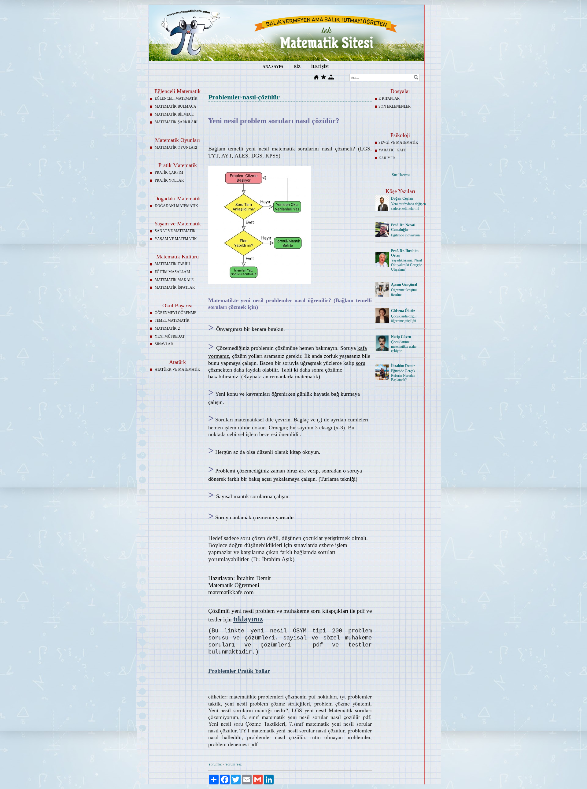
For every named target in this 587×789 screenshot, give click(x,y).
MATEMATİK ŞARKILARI (176, 122)
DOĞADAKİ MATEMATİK (176, 206)
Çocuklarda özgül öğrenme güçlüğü (403, 318)
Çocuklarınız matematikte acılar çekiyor (404, 346)
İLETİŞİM (320, 67)
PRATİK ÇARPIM (169, 172)
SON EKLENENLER (394, 106)
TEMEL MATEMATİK (172, 320)
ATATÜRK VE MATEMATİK (177, 369)
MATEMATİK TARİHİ (172, 264)
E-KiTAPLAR (389, 98)
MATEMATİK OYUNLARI (176, 147)
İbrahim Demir (403, 366)
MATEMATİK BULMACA (175, 106)
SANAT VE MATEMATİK (175, 231)
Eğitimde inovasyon (405, 235)
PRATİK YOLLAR (169, 180)
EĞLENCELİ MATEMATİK (176, 98)
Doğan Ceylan (402, 198)
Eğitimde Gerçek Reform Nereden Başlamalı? (403, 375)
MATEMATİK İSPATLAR (175, 287)
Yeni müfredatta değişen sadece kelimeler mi (408, 206)
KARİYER (386, 158)
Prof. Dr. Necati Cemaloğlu (403, 227)
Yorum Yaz (233, 764)
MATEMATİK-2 (167, 328)
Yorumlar (215, 764)
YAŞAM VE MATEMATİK (176, 239)
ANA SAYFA (273, 67)
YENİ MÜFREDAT (170, 336)
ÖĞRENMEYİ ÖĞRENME (175, 313)
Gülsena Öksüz (403, 311)
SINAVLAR (164, 344)
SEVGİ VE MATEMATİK (398, 142)
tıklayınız (248, 619)
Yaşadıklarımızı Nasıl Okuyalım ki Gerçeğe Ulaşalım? (406, 265)
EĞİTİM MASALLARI (172, 272)
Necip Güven (401, 337)
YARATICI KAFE (392, 150)
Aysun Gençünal (404, 284)
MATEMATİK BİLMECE (174, 114)
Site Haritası (401, 175)
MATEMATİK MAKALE (174, 280)
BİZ (297, 67)
